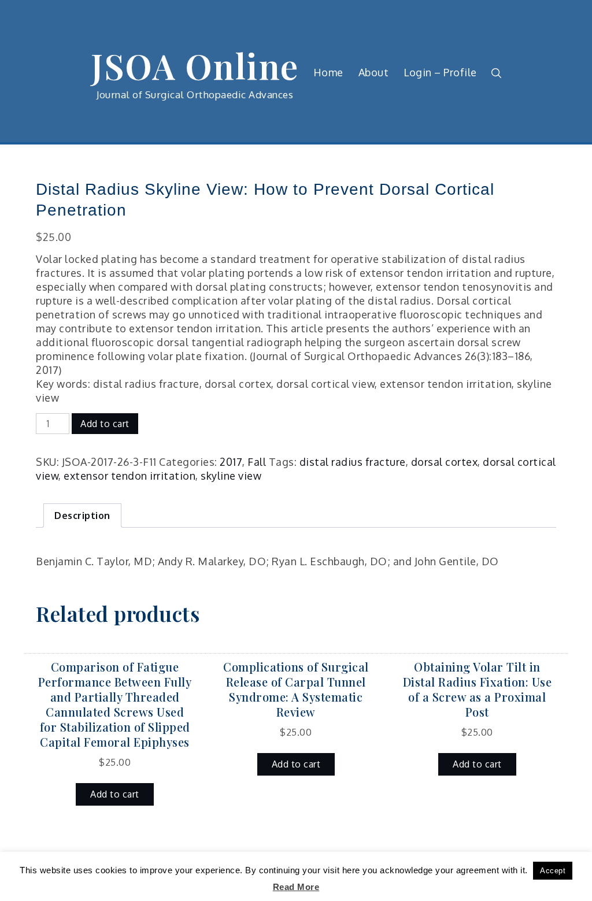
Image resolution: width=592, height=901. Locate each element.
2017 (231, 461)
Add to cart (105, 423)
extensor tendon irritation (129, 475)
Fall (256, 461)
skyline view (231, 475)
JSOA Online (195, 65)
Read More (296, 887)
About (373, 72)
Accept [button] (552, 870)
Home (328, 72)
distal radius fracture (352, 461)
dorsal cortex (444, 461)
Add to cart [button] (114, 794)
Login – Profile (440, 72)
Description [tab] (82, 515)
